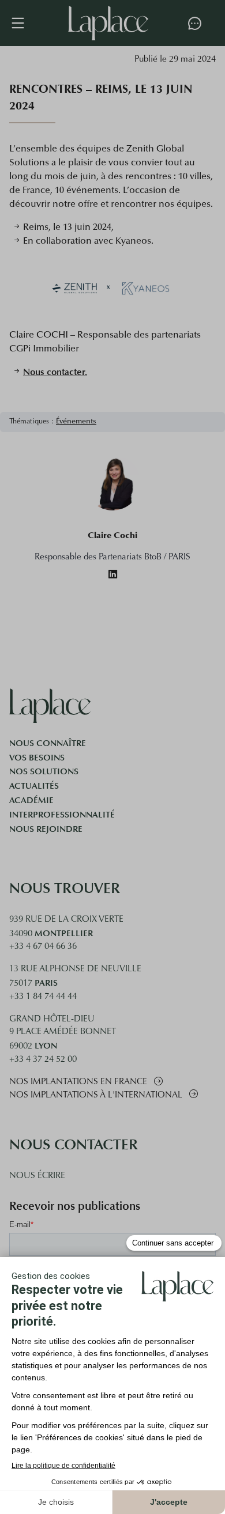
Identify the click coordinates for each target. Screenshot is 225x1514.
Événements (76, 421)
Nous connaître (47, 743)
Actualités (34, 786)
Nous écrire (37, 1176)
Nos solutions (43, 771)
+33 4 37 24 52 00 (43, 1059)
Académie (31, 800)
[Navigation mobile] (23, 23)
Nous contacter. (55, 371)
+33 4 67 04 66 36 (43, 947)
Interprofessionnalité (62, 814)
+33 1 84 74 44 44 (43, 997)
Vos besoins (37, 757)
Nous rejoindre (45, 829)
